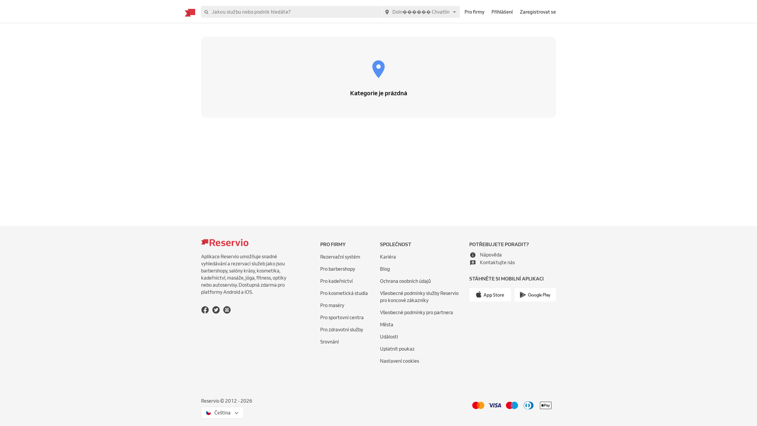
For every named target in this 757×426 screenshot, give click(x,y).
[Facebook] (205, 309)
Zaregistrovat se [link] (538, 12)
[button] (485, 255)
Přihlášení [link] (502, 12)
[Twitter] (216, 309)
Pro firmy (474, 12)
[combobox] (420, 12)
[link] (423, 296)
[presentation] (222, 413)
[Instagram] (227, 309)
